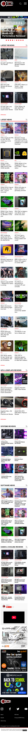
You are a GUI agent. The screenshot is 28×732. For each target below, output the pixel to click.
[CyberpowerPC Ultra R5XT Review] (7, 468)
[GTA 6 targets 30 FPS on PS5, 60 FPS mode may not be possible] (7, 493)
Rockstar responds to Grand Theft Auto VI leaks (7, 260)
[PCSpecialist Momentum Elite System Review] (7, 434)
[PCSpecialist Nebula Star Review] (21, 434)
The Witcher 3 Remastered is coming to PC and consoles (20, 284)
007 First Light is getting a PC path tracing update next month (20, 237)
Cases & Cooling (4, 103)
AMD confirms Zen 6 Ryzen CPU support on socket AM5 (21, 260)
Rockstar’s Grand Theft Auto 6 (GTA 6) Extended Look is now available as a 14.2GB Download (21, 141)
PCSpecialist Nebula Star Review (20, 442)
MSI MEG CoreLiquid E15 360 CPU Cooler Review (20, 581)
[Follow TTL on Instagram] (2, 708)
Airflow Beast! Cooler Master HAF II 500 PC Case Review (6, 581)
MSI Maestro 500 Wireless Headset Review (20, 64)
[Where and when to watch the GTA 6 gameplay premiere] (21, 512)
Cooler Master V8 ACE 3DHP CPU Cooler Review (20, 107)
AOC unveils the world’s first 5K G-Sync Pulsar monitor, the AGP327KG (7, 237)
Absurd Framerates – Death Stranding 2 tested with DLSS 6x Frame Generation (7, 390)
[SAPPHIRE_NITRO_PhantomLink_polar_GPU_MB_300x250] (14, 637)
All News (3, 365)
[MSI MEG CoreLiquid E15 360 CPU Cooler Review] (21, 571)
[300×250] (14, 682)
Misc (16, 160)
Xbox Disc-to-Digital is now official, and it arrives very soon (21, 212)
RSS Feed (26, 45)
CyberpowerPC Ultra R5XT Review (6, 477)
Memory (2, 160)
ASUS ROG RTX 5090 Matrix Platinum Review (21, 412)
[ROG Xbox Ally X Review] (21, 451)
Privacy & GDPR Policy (19, 716)
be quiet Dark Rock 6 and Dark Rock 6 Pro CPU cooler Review (20, 598)
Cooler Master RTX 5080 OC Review (11, 34)
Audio (16, 60)
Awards (2, 716)
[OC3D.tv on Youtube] (26, 708)
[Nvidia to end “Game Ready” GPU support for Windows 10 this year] (7, 531)
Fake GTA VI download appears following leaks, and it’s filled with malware (21, 358)
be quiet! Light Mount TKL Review (7, 63)
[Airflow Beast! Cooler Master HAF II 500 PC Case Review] (7, 571)
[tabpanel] (14, 29)
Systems (3, 439)
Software (17, 81)
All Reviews (3, 114)
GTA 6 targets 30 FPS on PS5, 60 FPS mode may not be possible (7, 140)
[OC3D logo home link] (7, 3)
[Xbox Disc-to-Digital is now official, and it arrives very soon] (21, 531)
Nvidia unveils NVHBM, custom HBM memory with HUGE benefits (6, 165)
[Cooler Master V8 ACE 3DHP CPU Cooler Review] (21, 554)
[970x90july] (14, 17)
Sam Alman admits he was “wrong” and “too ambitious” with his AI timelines (6, 358)
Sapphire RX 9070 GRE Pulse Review (20, 388)
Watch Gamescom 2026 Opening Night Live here (6, 307)
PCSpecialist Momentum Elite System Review (7, 443)
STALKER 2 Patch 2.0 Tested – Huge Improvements (21, 86)
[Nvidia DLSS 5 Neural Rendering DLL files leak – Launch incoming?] (7, 512)
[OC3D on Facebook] (10, 708)
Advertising (3, 719)
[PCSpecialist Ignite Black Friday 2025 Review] (7, 451)
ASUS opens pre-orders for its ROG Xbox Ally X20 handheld (6, 334)
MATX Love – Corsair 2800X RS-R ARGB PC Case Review (6, 598)
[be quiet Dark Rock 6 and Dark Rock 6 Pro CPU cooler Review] (21, 589)
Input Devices (3, 60)
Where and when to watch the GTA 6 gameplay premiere (20, 188)
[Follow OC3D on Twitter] (18, 708)
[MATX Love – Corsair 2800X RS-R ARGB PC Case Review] (7, 589)
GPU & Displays (4, 208)
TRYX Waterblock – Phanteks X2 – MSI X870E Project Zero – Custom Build (20, 478)
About (2, 713)
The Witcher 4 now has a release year (20, 332)
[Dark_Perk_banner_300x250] (14, 660)
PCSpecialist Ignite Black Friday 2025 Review (6, 460)
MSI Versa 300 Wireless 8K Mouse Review (6, 86)
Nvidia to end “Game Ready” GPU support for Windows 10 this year (7, 213)
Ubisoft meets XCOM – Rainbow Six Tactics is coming (7, 283)
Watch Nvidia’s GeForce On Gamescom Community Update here (20, 309)
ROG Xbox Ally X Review (19, 459)
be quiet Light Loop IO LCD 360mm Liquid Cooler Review (7, 107)
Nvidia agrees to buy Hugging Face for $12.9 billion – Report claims (21, 165)
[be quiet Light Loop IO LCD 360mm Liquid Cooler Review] (7, 554)
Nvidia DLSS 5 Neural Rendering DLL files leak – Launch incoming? (7, 189)
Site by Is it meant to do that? (6, 726)
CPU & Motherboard (19, 256)
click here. (24, 730)
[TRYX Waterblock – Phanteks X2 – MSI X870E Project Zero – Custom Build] (21, 468)
